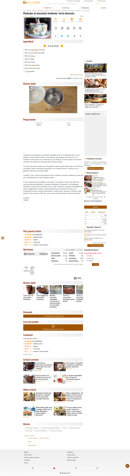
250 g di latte (29, 59)
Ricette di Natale (44, 438)
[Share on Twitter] (74, 36)
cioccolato (34, 50)
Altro (103, 8)
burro (33, 56)
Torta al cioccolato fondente (51, 428)
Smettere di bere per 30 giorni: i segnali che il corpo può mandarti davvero (43, 396)
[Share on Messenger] (61, 36)
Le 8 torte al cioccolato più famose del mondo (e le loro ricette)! (44, 366)
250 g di (30, 56)
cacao (33, 65)
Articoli (66, 8)
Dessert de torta (74, 428)
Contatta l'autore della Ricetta (54, 316)
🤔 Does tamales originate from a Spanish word (93, 239)
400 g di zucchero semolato (35, 53)
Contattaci (70, 452)
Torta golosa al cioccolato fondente (42, 297)
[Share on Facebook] (55, 36)
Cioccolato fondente (32, 428)
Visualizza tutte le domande (99, 242)
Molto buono (38, 237)
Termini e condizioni (72, 457)
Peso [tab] (86, 212)
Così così (36, 242)
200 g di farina (30, 62)
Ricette (47, 8)
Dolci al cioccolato (41, 430)
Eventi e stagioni (33, 438)
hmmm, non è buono (40, 245)
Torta (64, 428)
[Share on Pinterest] (80, 36)
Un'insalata (90, 260)
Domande (85, 8)
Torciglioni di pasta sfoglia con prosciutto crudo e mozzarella (98, 179)
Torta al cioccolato (56, 430)
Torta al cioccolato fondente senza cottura (82, 298)
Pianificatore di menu (94, 168)
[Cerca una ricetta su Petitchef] (96, 3)
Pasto (29, 441)
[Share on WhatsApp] (68, 36)
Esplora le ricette (29, 435)
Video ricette (28, 455)
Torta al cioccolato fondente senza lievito (69, 298)
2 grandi (29, 71)
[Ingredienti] (2, 238)
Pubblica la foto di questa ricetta (53, 329)
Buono (35, 240)
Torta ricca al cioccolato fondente (28, 297)
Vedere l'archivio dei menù (95, 197)
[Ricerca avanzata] (99, 4)
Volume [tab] (93, 212)
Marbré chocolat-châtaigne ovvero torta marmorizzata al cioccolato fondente (55, 301)
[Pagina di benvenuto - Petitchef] (24, 10)
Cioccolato (29, 430)
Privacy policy (71, 455)
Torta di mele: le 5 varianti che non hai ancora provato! (43, 377)
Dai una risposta (88, 232)
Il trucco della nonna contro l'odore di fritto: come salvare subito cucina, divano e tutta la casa (74, 411)
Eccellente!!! (37, 235)
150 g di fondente (35, 50)
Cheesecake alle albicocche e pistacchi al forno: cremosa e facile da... (99, 192)
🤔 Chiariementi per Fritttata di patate (95, 235)
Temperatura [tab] (102, 212)
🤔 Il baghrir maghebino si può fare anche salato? (94, 230)
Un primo (89, 255)
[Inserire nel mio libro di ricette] (56, 28)
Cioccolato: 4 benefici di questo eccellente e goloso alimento (74, 365)
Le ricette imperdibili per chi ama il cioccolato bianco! (74, 377)
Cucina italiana (32, 445)
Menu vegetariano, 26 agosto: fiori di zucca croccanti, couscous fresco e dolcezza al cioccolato (74, 397)
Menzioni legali (71, 460)
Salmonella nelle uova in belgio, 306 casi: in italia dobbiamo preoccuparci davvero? (44, 411)
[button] (25, 28)
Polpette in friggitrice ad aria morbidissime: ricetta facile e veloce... (99, 185)
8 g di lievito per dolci (32, 68)
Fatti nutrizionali (77, 75)
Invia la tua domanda (96, 245)
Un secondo (90, 258)
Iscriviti (95, 207)
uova (27, 71)
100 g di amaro (32, 65)
